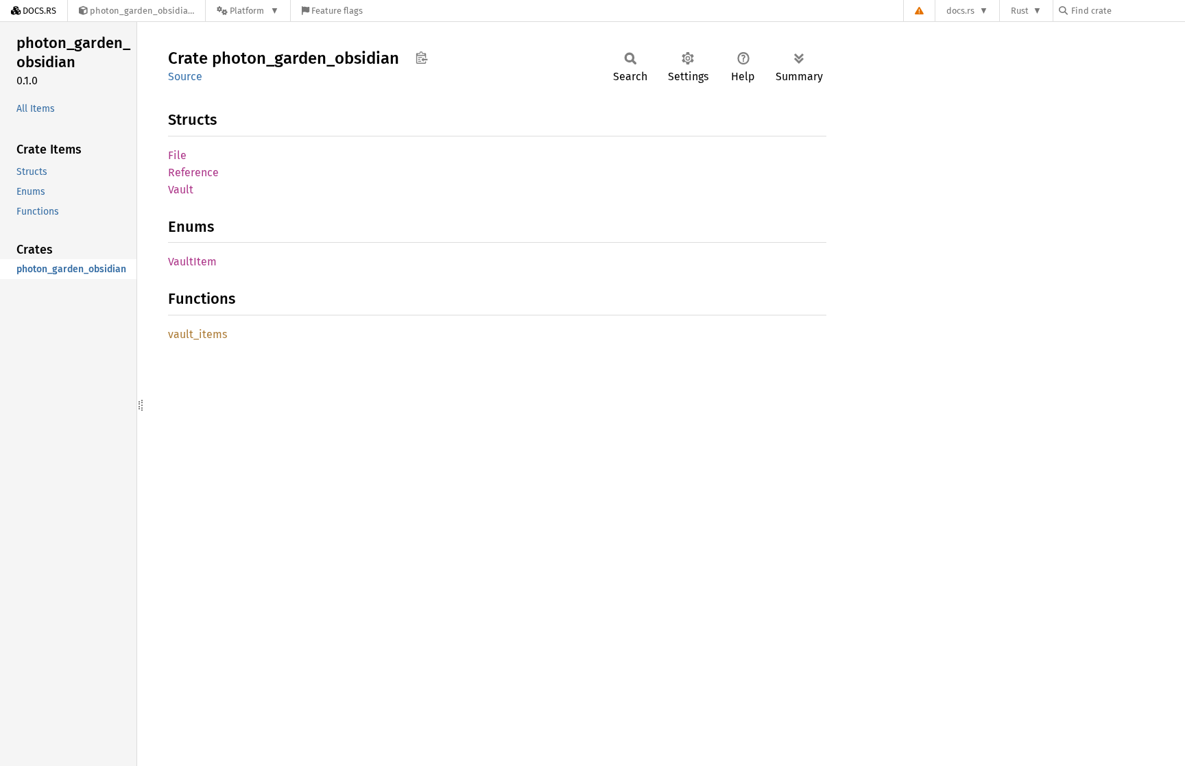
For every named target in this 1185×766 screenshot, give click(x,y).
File (177, 155)
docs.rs (960, 10)
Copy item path (421, 57)
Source (185, 76)
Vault (180, 189)
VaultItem (192, 261)
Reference (193, 172)
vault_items (197, 334)
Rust (1020, 10)
